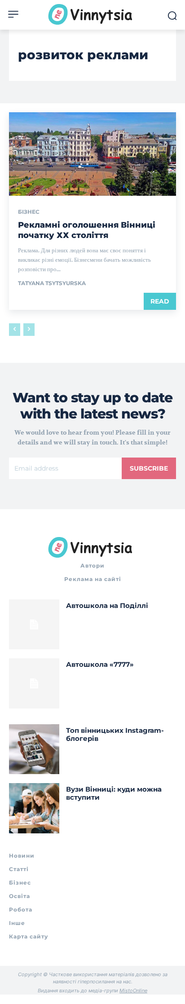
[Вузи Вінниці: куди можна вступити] (34, 808)
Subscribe (149, 468)
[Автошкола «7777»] (34, 683)
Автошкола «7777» (100, 664)
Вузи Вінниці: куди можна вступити (114, 793)
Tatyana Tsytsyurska (52, 283)
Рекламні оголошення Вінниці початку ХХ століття (86, 230)
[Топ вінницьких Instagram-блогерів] (34, 749)
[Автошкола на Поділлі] (34, 624)
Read (159, 301)
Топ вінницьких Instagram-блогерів (115, 734)
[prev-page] (14, 329)
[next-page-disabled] (29, 329)
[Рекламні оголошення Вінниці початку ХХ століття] (92, 154)
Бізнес (29, 212)
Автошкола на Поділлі (107, 605)
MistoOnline (133, 990)
